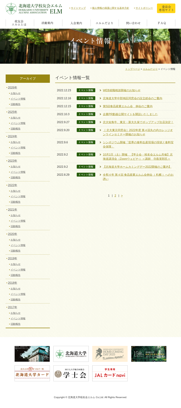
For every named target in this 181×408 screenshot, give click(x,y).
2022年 (12, 185)
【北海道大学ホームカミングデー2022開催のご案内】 (137, 166)
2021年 (12, 209)
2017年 (12, 307)
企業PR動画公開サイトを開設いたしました (130, 114)
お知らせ (16, 93)
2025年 (12, 111)
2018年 (12, 282)
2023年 (12, 160)
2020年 (12, 233)
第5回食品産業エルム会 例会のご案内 (128, 106)
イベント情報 (18, 98)
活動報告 (16, 104)
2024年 (12, 136)
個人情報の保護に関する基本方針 (110, 8)
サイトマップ (78, 8)
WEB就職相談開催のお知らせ (122, 90)
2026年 (12, 87)
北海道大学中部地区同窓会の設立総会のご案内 (132, 98)
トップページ (132, 69)
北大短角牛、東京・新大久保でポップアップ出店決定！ (138, 122)
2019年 (12, 258)
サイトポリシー (144, 8)
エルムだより (150, 69)
